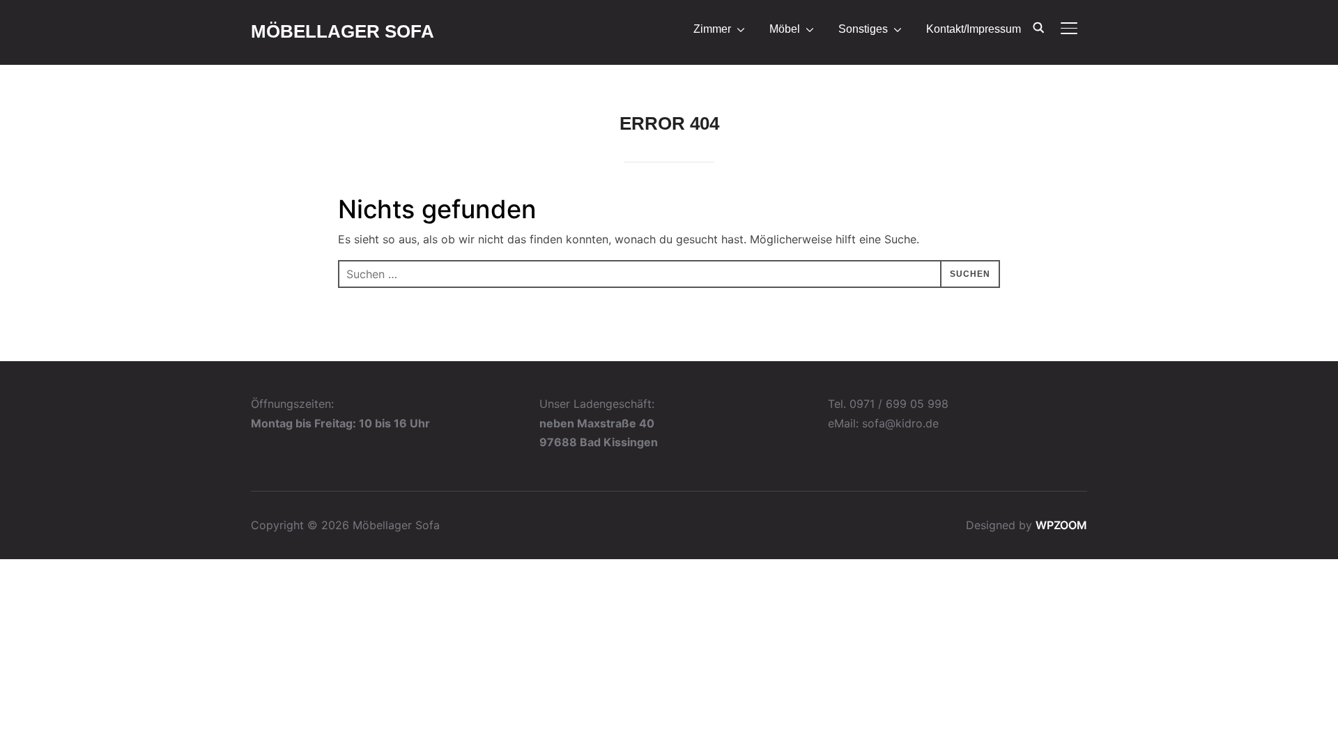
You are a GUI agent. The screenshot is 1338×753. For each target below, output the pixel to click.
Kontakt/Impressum (973, 29)
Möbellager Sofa (342, 31)
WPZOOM (1061, 525)
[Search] (1038, 26)
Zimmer (712, 29)
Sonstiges (863, 29)
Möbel (784, 29)
